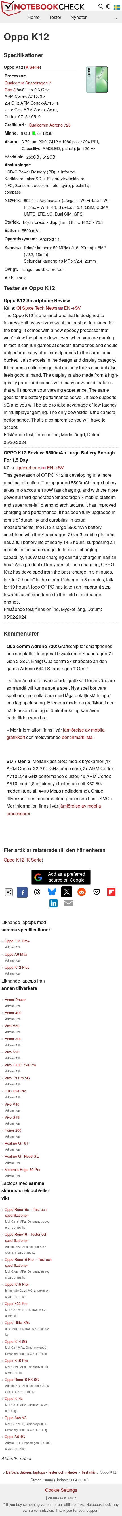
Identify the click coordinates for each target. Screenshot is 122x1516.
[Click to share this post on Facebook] (22, 892)
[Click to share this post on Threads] (36, 892)
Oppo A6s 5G (16, 1417)
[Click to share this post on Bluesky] (52, 892)
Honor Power (15, 999)
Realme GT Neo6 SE (22, 1156)
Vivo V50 (12, 1025)
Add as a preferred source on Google (66, 877)
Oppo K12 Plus (17, 967)
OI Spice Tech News (36, 308)
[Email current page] (68, 903)
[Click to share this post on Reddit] (81, 891)
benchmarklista (77, 737)
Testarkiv (88, 1472)
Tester (55, 17)
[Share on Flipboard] (111, 891)
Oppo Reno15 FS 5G (22, 1379)
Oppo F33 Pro (16, 1303)
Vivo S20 (12, 1052)
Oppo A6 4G (15, 1436)
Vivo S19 (12, 1117)
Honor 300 (13, 1038)
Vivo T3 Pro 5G (17, 1078)
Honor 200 (13, 1130)
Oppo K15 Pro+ (17, 1284)
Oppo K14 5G (16, 1341)
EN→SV (72, 308)
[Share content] (9, 892)
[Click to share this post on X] (66, 891)
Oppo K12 (14, 859)
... (115, 17)
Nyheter (79, 17)
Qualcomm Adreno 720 (50, 125)
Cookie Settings (61, 1490)
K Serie (33, 67)
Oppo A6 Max (16, 954)
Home (34, 17)
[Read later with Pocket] (96, 891)
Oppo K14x (14, 1398)
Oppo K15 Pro (16, 1360)
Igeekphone (28, 467)
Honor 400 (13, 1012)
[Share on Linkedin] (53, 903)
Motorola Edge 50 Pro (22, 1169)
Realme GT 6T (16, 1143)
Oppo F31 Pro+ (17, 941)
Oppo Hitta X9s (17, 1322)
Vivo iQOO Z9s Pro (20, 1065)
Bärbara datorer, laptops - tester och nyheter (41, 1472)
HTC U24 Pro (15, 1091)
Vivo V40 (12, 1104)
